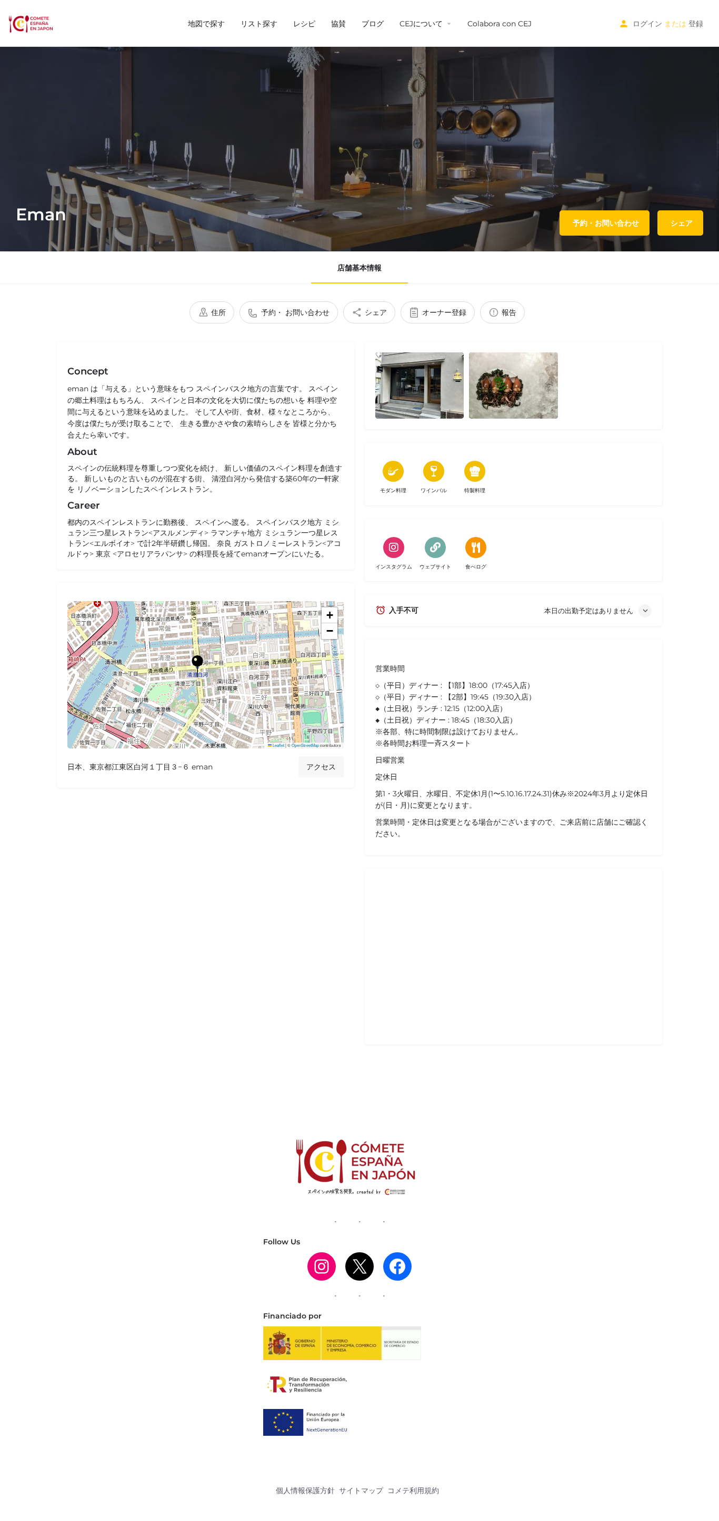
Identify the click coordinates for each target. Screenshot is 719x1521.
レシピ (304, 23)
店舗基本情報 (359, 267)
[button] (205, 674)
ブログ (373, 23)
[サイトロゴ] (32, 22)
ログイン (647, 23)
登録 (695, 23)
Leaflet (278, 745)
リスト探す (259, 23)
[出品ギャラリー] (419, 385)
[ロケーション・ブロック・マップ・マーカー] (197, 666)
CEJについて (421, 23)
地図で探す (206, 23)
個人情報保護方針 (305, 1490)
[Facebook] (397, 1266)
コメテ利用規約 (413, 1490)
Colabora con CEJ (499, 23)
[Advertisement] (513, 960)
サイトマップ (361, 1490)
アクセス (321, 767)
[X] (359, 1266)
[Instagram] (321, 1266)
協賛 (338, 23)
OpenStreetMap (305, 745)
